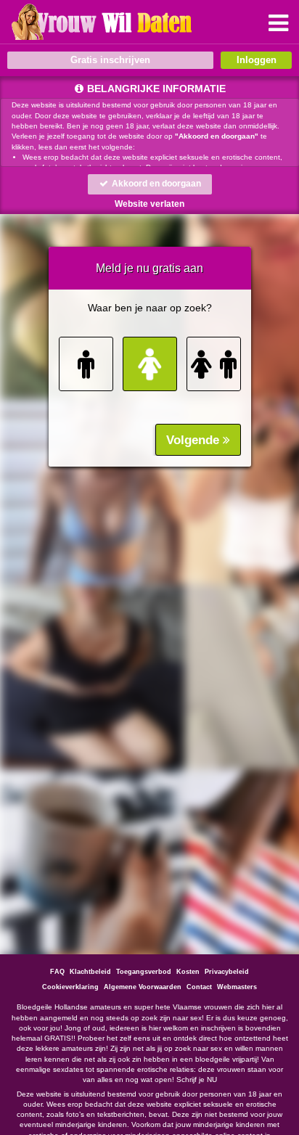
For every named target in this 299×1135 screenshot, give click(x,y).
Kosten (188, 971)
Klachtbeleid (90, 971)
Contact (199, 987)
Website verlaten (149, 204)
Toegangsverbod (143, 971)
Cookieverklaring (70, 987)
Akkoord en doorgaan (155, 184)
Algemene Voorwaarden (142, 987)
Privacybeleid (227, 971)
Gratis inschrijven (110, 59)
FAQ (57, 971)
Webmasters (237, 987)
